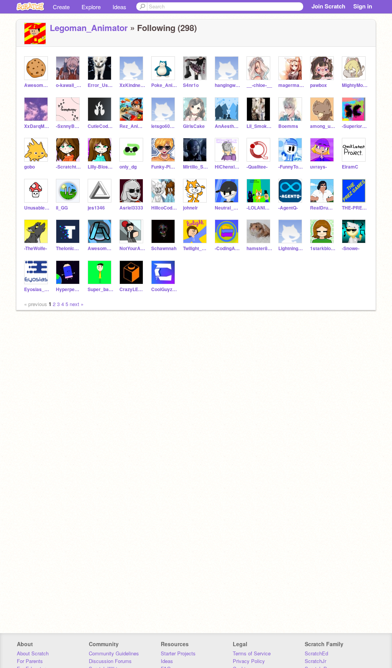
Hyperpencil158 (69, 289)
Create (61, 7)
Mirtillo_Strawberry (196, 167)
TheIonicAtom (69, 248)
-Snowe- (350, 248)
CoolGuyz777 (164, 289)
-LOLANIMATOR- (259, 208)
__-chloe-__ (259, 85)
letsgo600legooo (164, 126)
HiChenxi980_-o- (227, 167)
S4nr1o (191, 85)
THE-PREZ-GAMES (355, 208)
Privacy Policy (249, 661)
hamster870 (259, 248)
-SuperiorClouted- (355, 126)
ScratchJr (315, 661)
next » (76, 304)
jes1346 (96, 208)
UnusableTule (37, 208)
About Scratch (33, 653)
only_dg (128, 167)
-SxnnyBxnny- (69, 126)
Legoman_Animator (89, 27)
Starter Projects (178, 653)
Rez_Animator (132, 126)
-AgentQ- (288, 208)
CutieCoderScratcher (100, 126)
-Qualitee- (257, 167)
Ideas (119, 7)
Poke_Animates (164, 85)
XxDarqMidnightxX (37, 126)
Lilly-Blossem (100, 167)
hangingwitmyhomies (227, 85)
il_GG (62, 208)
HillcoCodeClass (164, 208)
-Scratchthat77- (69, 167)
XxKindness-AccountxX (132, 85)
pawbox (318, 85)
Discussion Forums (110, 661)
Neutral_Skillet (227, 208)
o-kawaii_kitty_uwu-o (69, 85)
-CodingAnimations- (227, 248)
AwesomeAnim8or (100, 248)
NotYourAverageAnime (132, 248)
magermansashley (291, 85)
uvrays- (318, 167)
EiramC (350, 167)
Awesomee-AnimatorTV (37, 85)
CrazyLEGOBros (132, 289)
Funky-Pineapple (164, 167)
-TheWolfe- (35, 248)
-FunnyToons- (291, 167)
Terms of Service (252, 653)
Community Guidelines (114, 653)
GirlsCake (194, 126)
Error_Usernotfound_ (100, 85)
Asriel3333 (131, 208)
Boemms (288, 126)
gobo (29, 167)
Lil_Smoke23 (259, 126)
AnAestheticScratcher (227, 126)
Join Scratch (328, 6)
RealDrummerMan (323, 208)
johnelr (190, 208)
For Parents (30, 661)
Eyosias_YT (37, 289)
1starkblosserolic (323, 248)
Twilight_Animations (196, 248)
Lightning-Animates (291, 248)
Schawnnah (163, 248)
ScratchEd (316, 653)
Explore (91, 7)
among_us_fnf (323, 126)
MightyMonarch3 (355, 85)
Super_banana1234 (100, 289)
